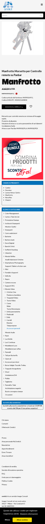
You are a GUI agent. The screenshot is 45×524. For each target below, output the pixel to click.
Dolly (8, 317)
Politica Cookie (7, 481)
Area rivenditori (7, 456)
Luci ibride (8, 339)
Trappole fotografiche (13, 369)
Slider (9, 306)
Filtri (6, 269)
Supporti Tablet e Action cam (15, 266)
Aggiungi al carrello (13, 107)
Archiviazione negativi (13, 388)
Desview (8, 190)
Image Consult (22, 496)
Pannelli (8, 352)
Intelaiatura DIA (11, 375)
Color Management (12, 213)
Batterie (8, 236)
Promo (4, 438)
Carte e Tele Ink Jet (12, 217)
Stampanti (8, 230)
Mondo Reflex (10, 256)
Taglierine (8, 382)
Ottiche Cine (11, 292)
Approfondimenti (8, 449)
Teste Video (11, 301)
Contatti (5, 424)
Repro (7, 279)
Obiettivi (8, 253)
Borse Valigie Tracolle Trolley (15, 365)
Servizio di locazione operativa (12, 470)
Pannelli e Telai (10, 385)
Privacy (4, 484)
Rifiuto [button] (7, 520)
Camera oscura (10, 283)
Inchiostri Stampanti (12, 223)
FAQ (3, 474)
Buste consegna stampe (14, 391)
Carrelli (9, 320)
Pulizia (7, 378)
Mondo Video (10, 289)
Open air (8, 359)
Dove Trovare (7, 452)
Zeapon (8, 200)
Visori (7, 372)
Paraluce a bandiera (14, 295)
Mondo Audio (10, 332)
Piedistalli (10, 314)
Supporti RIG (10, 286)
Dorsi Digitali (9, 243)
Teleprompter (12, 326)
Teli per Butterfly (11, 355)
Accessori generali (13, 328)
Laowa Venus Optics (12, 193)
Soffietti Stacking (11, 250)
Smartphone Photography (14, 263)
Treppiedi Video (12, 298)
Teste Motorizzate (13, 309)
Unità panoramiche (13, 312)
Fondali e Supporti (11, 273)
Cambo (7, 188)
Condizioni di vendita (9, 466)
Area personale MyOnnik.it (11, 441)
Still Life (8, 276)
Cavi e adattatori (11, 233)
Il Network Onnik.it (8, 427)
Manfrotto (9, 195)
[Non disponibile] (16, 93)
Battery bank (9, 240)
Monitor (9, 323)
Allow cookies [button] (22, 520)
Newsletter (6, 445)
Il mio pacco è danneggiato (11, 477)
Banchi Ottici (10, 246)
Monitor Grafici (10, 227)
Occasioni (8, 395)
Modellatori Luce (11, 346)
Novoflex (8, 197)
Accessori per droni (12, 362)
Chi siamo (5, 420)
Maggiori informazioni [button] (29, 514)
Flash (7, 336)
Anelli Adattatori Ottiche (14, 260)
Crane (9, 303)
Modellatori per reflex (13, 349)
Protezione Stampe (12, 220)
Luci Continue (10, 342)
